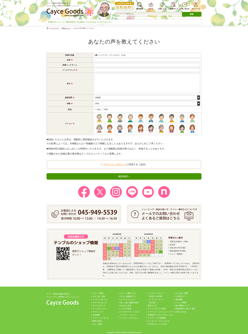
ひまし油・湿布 (99, 296)
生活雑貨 (96, 315)
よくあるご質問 (181, 293)
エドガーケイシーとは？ (130, 312)
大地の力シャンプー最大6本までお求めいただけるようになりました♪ (80, 22)
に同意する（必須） (125, 164)
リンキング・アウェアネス (158, 321)
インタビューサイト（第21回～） (156, 301)
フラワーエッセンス (101, 318)
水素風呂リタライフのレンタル (160, 315)
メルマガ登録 (125, 309)
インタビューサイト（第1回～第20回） (156, 294)
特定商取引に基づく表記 (185, 309)
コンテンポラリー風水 (157, 309)
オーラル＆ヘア (99, 305)
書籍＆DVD (97, 321)
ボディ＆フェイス (100, 302)
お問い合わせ (180, 312)
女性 (98, 109)
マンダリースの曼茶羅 (157, 318)
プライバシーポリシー (114, 164)
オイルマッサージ (127, 299)
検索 (191, 14)
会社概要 (179, 299)
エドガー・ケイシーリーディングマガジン (129, 316)
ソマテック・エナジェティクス (160, 312)
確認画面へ (124, 176)
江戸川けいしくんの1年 (157, 324)
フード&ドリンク (99, 309)
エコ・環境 (97, 324)
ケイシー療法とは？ (128, 293)
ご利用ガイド (180, 296)
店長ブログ (152, 305)
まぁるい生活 (125, 305)
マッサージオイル (100, 299)
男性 (106, 109)
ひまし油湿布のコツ (128, 296)
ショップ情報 (180, 302)
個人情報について (182, 305)
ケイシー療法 (98, 293)
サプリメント (98, 312)
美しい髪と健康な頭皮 (129, 302)
